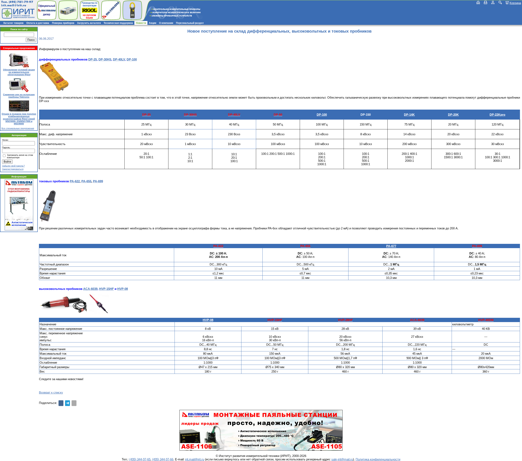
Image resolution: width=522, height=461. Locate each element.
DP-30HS (104, 59)
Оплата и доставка (37, 23)
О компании (166, 23)
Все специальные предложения (17, 128)
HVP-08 (122, 288)
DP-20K (453, 114)
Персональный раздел (190, 23)
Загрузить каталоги (89, 23)
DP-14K (409, 114)
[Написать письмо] (485, 2)
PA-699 (98, 181)
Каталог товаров (13, 23)
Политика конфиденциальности (378, 459)
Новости (141, 23)
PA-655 (86, 181)
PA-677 (391, 246)
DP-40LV (119, 59)
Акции (152, 23)
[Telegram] (67, 403)
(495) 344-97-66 (162, 459)
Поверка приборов (63, 23)
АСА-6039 (90, 288)
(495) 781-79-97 (21, 1)
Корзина (515, 2)
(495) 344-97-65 (139, 459)
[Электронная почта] (74, 403)
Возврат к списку (51, 392)
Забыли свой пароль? (13, 166)
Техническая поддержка (118, 23)
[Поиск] (500, 2)
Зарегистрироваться (12, 169)
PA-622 (75, 181)
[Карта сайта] (492, 2)
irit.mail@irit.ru (13, 5)
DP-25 (92, 59)
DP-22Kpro (497, 114)
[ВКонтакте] (61, 403)
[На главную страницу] (17, 13)
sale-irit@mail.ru (342, 459)
